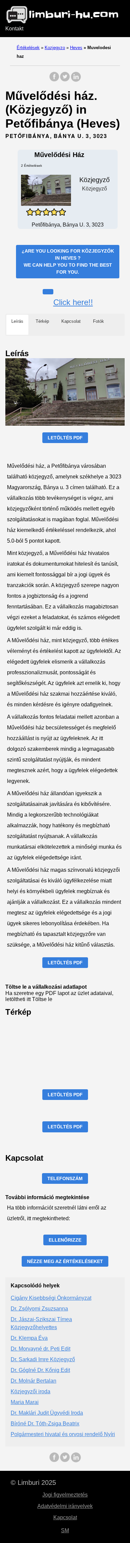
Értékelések (28, 47)
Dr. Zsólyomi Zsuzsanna (39, 1308)
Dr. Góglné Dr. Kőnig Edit (40, 1370)
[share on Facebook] (54, 80)
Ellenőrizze (65, 1240)
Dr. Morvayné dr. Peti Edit (40, 1349)
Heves (76, 47)
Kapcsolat (65, 1517)
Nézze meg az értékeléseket (65, 1261)
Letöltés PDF (65, 437)
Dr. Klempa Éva (29, 1338)
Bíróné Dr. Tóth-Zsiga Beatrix (45, 1423)
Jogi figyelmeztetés (65, 1495)
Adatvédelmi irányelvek (65, 1506)
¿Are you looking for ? (68, 261)
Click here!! (73, 302)
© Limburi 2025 (33, 1482)
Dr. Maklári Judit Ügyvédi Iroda (47, 1413)
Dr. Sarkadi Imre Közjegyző (43, 1359)
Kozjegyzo (55, 47)
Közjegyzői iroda (30, 1391)
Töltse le (42, 999)
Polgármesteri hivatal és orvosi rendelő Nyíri (63, 1434)
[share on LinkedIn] (75, 80)
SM (65, 1530)
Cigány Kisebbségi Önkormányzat (51, 1298)
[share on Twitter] (65, 80)
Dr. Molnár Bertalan (33, 1381)
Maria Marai (25, 1402)
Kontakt (14, 28)
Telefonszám (65, 1178)
